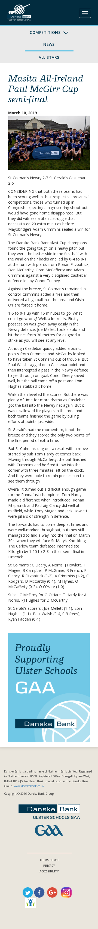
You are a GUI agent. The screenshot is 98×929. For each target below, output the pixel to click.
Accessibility (49, 871)
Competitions (46, 32)
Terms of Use (49, 860)
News (49, 44)
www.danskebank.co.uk (29, 786)
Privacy (49, 866)
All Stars (49, 57)
